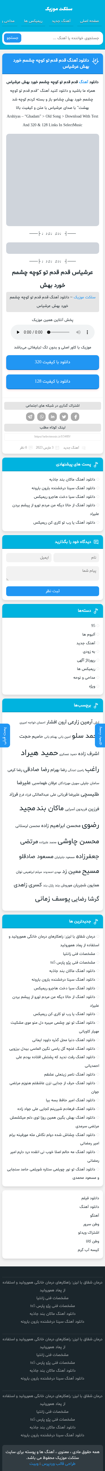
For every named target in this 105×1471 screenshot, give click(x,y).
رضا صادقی (36, 770)
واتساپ (41, 417)
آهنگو (94, 1215)
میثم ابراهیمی (32, 872)
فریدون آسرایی (76, 809)
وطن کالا (92, 1241)
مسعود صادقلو (36, 857)
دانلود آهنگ (89, 1207)
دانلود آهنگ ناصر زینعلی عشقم (69, 1074)
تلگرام (30, 417)
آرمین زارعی (80, 722)
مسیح (90, 871)
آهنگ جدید (61, 21)
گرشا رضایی (85, 899)
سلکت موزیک (84, 297)
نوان (19, 872)
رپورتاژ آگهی (86, 660)
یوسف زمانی (52, 899)
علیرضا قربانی (68, 794)
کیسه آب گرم (88, 1250)
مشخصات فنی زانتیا (79, 954)
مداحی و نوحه (84, 677)
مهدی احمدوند (52, 872)
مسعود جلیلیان (65, 857)
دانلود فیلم (90, 1198)
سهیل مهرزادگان (68, 783)
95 (93, 626)
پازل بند (48, 885)
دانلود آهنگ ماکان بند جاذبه (72, 479)
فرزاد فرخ (25, 795)
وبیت (33, 1464)
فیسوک (75, 417)
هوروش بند (63, 885)
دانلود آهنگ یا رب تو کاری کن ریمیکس (64, 522)
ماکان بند (50, 808)
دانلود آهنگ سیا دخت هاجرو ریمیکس (64, 497)
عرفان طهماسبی (44, 783)
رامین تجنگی (76, 770)
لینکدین (52, 417)
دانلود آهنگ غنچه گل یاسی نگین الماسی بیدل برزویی (52, 1048)
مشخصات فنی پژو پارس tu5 (72, 962)
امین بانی (64, 737)
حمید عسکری (68, 754)
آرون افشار (56, 722)
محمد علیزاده (48, 842)
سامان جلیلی (89, 783)
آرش (96, 722)
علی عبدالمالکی (44, 794)
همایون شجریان (86, 885)
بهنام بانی (50, 737)
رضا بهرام (58, 770)
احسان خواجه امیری (32, 722)
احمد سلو (85, 736)
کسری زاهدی (28, 885)
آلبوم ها (88, 634)
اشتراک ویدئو (88, 1232)
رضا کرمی (15, 770)
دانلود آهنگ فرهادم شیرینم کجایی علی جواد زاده (56, 1109)
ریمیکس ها (33, 21)
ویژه (92, 686)
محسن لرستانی (27, 826)
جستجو (12, 38)
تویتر (64, 417)
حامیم (37, 737)
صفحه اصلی (89, 21)
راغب (92, 769)
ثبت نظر (53, 591)
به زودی (89, 651)
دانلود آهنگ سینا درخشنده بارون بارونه (63, 488)
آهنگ (83, 82)
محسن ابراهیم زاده (61, 825)
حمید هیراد (39, 753)
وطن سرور (91, 1224)
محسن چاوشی (78, 841)
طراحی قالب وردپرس (59, 1464)
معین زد (71, 871)
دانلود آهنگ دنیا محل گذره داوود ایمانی (63, 1040)
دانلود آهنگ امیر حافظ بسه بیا (70, 1100)
